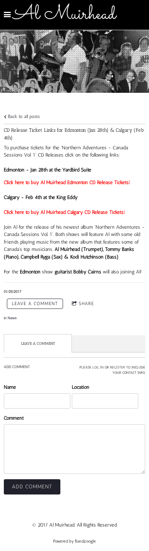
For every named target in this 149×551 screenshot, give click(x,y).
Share (86, 303)
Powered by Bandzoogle (74, 541)
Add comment (32, 486)
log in (98, 367)
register (117, 367)
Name (10, 387)
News (12, 317)
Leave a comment (35, 303)
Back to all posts (23, 116)
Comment (14, 418)
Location (80, 387)
